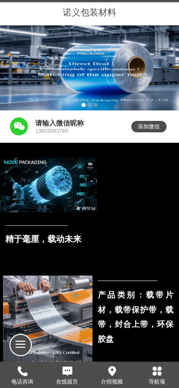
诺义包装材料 (89, 12)
